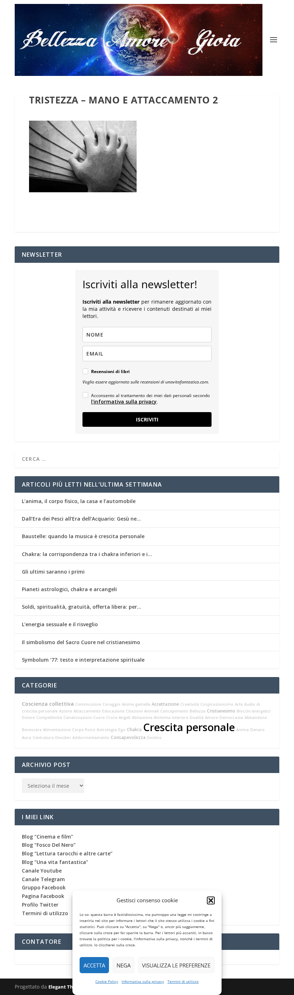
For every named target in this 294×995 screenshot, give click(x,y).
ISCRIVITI (147, 419)
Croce (111, 717)
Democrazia (231, 717)
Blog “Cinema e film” (47, 836)
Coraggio (111, 704)
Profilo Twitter (40, 904)
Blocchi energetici (254, 711)
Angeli (125, 717)
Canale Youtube (42, 870)
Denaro (257, 729)
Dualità (197, 717)
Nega (124, 965)
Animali (151, 711)
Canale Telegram (43, 879)
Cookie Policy (106, 981)
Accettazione (165, 704)
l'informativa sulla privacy (124, 401)
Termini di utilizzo (183, 981)
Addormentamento (90, 737)
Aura (26, 737)
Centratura (43, 737)
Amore (211, 717)
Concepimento (174, 711)
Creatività (189, 704)
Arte (239, 704)
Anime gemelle (136, 704)
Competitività (49, 717)
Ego (121, 729)
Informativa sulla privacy (143, 981)
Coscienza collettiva (48, 703)
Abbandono (256, 717)
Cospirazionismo (216, 704)
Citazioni (134, 711)
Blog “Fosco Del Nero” (49, 844)
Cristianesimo (221, 711)
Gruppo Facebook (44, 887)
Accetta (94, 965)
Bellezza (197, 711)
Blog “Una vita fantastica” (55, 862)
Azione (65, 711)
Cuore (99, 717)
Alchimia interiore (171, 717)
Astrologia (107, 729)
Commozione (88, 704)
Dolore (28, 717)
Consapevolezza (128, 737)
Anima (242, 729)
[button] (210, 900)
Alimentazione (57, 729)
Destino (154, 737)
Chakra (134, 729)
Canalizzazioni (77, 717)
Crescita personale (189, 727)
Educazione (113, 711)
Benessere (32, 729)
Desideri (63, 737)
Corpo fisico (83, 729)
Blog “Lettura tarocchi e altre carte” (67, 853)
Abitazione (142, 717)
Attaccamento (87, 711)
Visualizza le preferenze (176, 965)
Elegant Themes (67, 987)
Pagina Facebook (43, 896)
